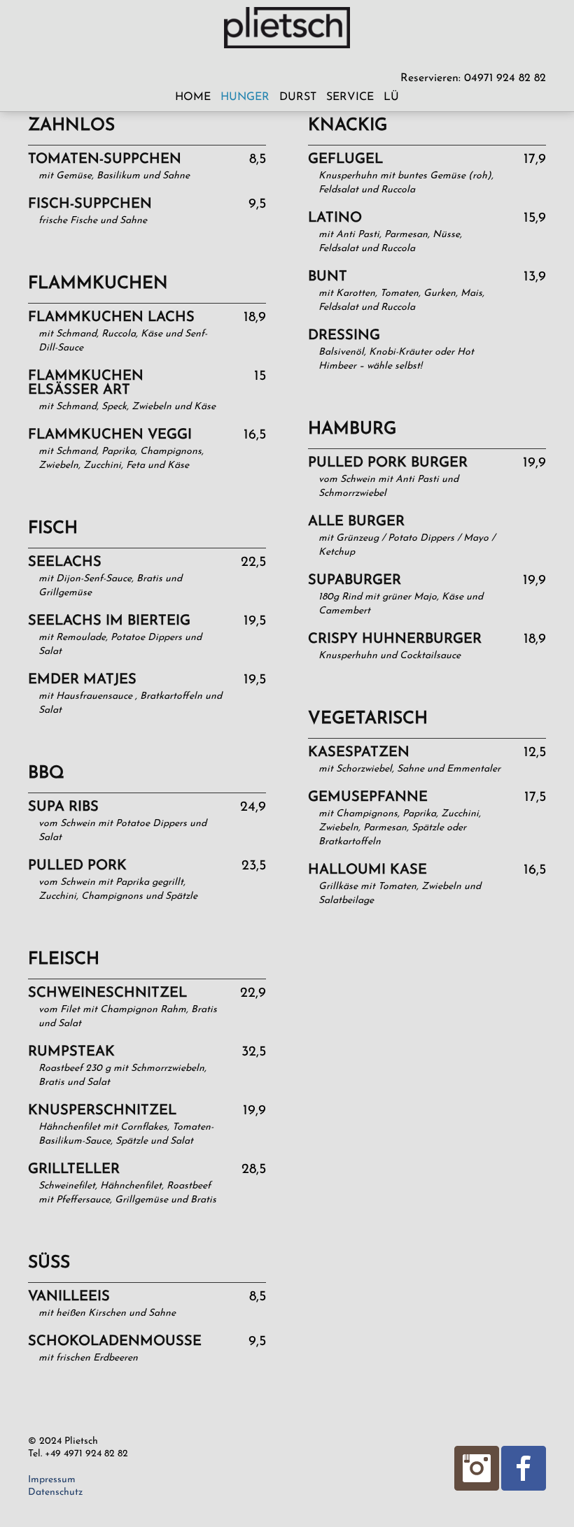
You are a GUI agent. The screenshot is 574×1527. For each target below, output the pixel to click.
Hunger (245, 97)
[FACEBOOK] (523, 1467)
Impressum (52, 1480)
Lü (391, 97)
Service (350, 97)
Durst (297, 97)
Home (193, 97)
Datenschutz (55, 1492)
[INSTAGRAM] (476, 1467)
